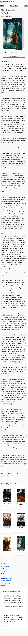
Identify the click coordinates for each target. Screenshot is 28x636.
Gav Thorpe (14, 5)
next (26, 5)
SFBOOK (8, 2)
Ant (9, 61)
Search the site (6, 580)
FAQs (2, 568)
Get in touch (5, 566)
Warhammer (9, 16)
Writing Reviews (6, 578)
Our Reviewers (6, 564)
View (7, 506)
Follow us (4, 571)
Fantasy (3, 16)
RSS (4, 573)
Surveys (3, 585)
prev (2, 5)
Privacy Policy (5, 583)
